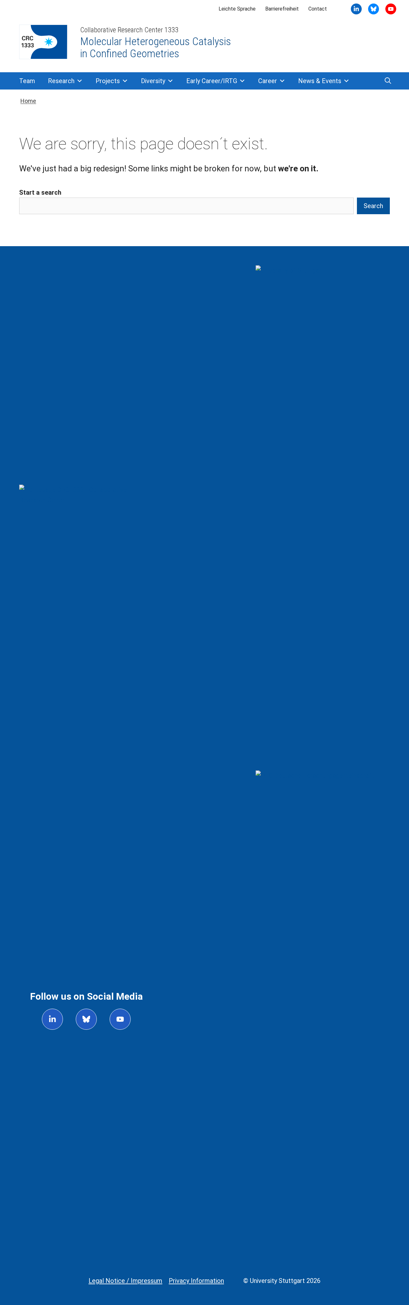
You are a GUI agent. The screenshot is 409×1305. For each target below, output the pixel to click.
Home (28, 101)
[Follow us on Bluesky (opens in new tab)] (86, 1019)
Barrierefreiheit (282, 9)
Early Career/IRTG (211, 81)
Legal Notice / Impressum (125, 1281)
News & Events (319, 81)
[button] (388, 81)
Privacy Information (196, 1281)
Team (27, 81)
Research (61, 81)
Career (267, 81)
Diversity (153, 81)
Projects (108, 81)
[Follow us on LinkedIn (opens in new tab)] (52, 1019)
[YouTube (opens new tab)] (373, 9)
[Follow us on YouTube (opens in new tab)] (120, 1019)
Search (373, 206)
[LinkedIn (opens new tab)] (356, 9)
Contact (317, 9)
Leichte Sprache (237, 9)
